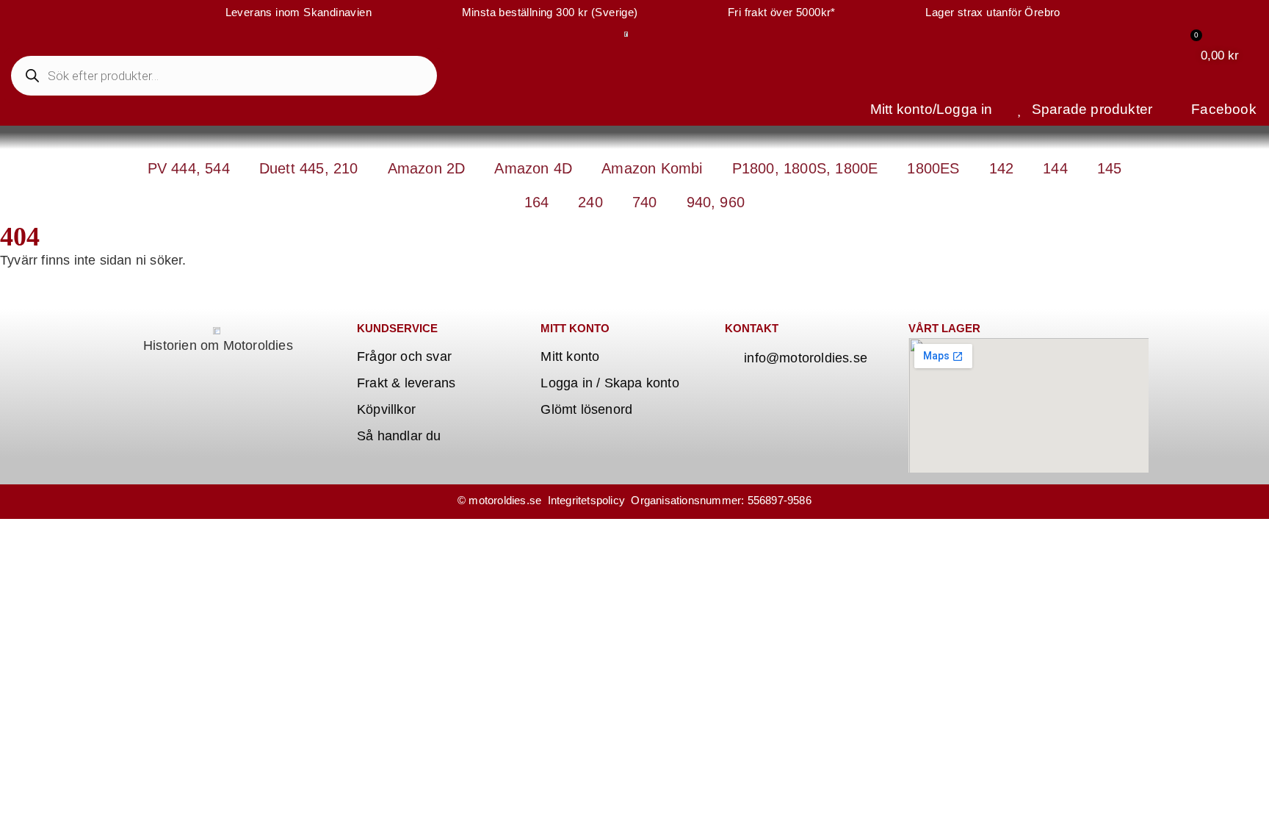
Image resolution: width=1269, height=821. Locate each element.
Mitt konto (569, 356)
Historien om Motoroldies (218, 345)
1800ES (933, 168)
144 (1055, 168)
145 (1109, 168)
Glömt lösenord (586, 409)
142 (1001, 168)
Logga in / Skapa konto (609, 383)
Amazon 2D (427, 168)
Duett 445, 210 (308, 168)
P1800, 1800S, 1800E (805, 168)
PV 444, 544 (189, 168)
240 (590, 202)
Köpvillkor (386, 409)
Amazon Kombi (651, 168)
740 (644, 202)
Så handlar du (399, 436)
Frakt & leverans (406, 383)
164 (536, 202)
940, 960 (716, 202)
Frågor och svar (404, 356)
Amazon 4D (533, 168)
